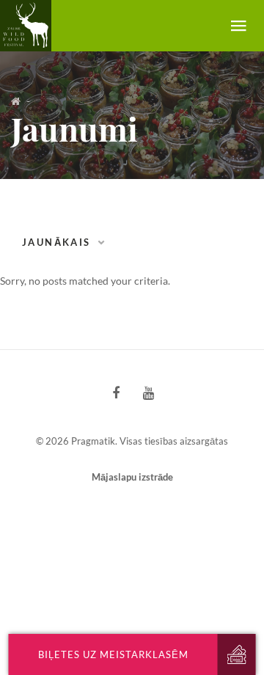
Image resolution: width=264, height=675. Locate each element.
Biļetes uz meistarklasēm (113, 654)
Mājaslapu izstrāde (132, 477)
